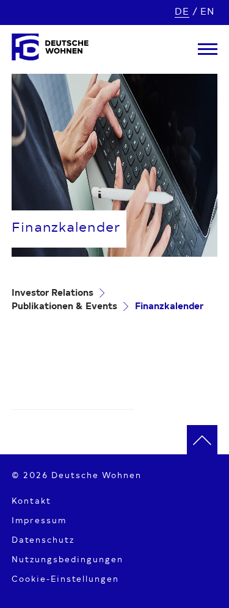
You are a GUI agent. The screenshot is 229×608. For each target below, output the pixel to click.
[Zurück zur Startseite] (50, 49)
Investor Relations (52, 293)
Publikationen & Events (64, 307)
